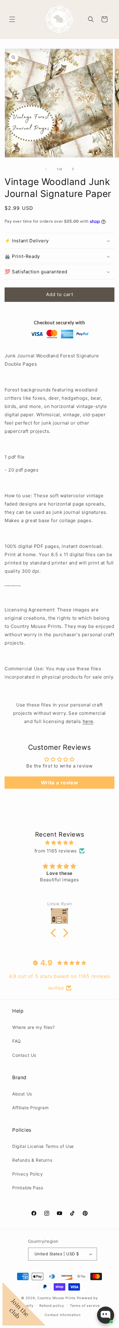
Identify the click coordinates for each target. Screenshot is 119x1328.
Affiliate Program (30, 1107)
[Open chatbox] (105, 1315)
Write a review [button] (59, 782)
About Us (22, 1093)
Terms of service (84, 1305)
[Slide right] (73, 169)
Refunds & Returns (32, 1160)
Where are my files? (33, 1027)
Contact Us (24, 1055)
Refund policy (51, 1305)
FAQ (16, 1041)
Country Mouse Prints (56, 1298)
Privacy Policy (27, 1173)
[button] (12, 19)
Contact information (62, 1315)
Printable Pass (27, 1187)
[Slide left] (46, 169)
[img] (59, 842)
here (88, 721)
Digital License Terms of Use (43, 1146)
